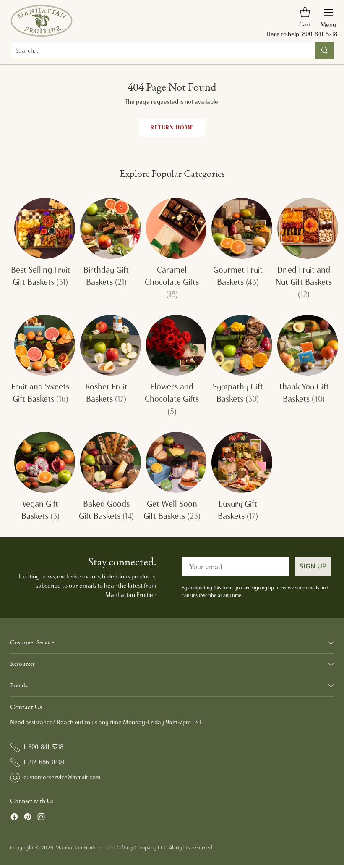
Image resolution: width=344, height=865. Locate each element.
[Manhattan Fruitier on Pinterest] (28, 818)
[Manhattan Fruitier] (41, 21)
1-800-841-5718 (43, 747)
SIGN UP (312, 566)
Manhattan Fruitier (78, 847)
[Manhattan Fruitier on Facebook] (14, 818)
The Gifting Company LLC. (137, 847)
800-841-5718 (319, 34)
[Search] (324, 50)
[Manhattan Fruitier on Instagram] (41, 818)
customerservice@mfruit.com (62, 777)
